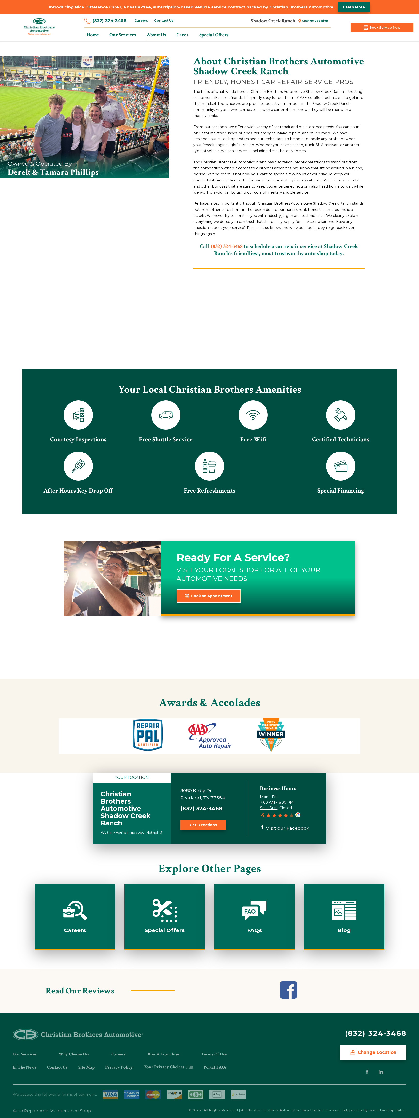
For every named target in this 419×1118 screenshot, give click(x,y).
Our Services (25, 1054)
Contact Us (164, 20)
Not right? (154, 832)
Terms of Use (214, 1054)
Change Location (315, 20)
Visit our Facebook (287, 828)
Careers (141, 20)
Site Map (86, 1067)
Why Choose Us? (74, 1054)
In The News (24, 1067)
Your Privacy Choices (164, 1067)
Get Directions (203, 825)
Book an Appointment (211, 596)
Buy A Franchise (163, 1054)
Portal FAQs (215, 1067)
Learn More (354, 7)
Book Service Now (385, 27)
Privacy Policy (119, 1067)
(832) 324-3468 (110, 20)
